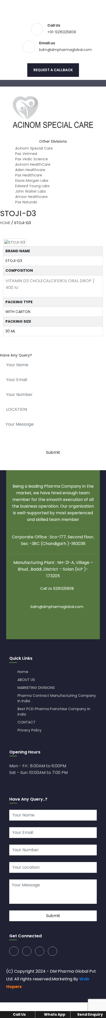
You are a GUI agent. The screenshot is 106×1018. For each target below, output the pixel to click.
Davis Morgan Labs (31, 180)
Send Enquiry (89, 1014)
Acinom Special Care (33, 148)
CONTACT (26, 722)
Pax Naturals (25, 202)
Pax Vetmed (25, 153)
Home (22, 671)
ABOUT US (26, 679)
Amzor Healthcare (31, 196)
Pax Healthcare (28, 175)
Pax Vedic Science (31, 159)
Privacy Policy (29, 730)
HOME (5, 222)
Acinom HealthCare (32, 164)
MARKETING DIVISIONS (36, 687)
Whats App (54, 1014)
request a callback (53, 69)
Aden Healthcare (29, 169)
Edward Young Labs (32, 185)
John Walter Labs (30, 191)
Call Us (19, 1014)
